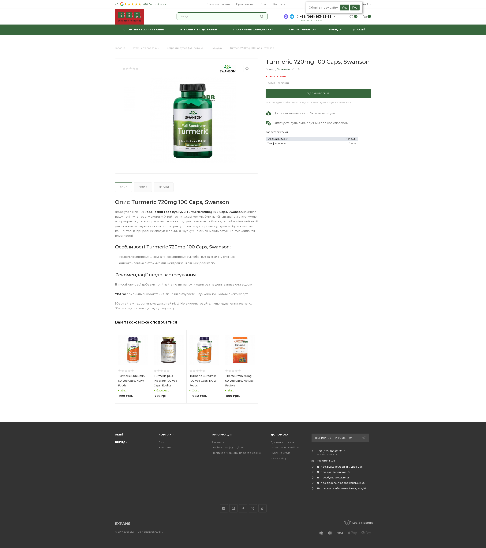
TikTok (262, 508)
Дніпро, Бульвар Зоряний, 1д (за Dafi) (340, 466)
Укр (344, 7)
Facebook (224, 508)
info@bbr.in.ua (326, 460)
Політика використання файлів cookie (236, 452)
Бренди (121, 442)
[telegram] (292, 16)
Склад (143, 187)
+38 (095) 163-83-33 (315, 16)
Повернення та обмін (285, 447)
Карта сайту (278, 458)
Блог (162, 442)
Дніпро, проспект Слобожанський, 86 (341, 482)
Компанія (166, 434)
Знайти (262, 16)
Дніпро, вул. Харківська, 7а (333, 471)
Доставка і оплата (282, 442)
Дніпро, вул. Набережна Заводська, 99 (341, 488)
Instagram (233, 508)
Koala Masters (362, 522)
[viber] (286, 16)
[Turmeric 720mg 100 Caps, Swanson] (193, 120)
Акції (119, 434)
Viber (253, 508)
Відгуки (164, 187)
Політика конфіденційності (229, 447)
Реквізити (218, 442)
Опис (123, 187)
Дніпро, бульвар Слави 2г (333, 477)
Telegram (243, 508)
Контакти (165, 447)
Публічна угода (280, 452)
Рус (354, 7)
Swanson (284, 69)
